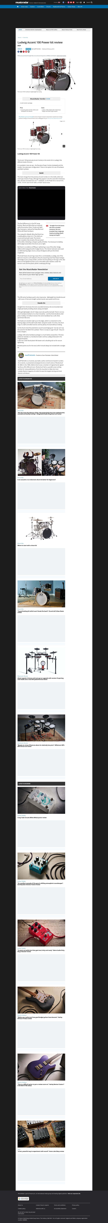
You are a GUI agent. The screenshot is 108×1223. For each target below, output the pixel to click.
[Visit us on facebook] (63, 2)
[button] (89, 2)
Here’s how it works (61, 55)
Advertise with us (40, 1208)
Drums (48, 7)
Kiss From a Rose (81, 29)
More (79, 7)
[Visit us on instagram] (68, 2)
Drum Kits (25, 37)
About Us (20, 1205)
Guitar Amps (71, 7)
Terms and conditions (60, 1205)
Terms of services (38, 283)
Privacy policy (75, 1205)
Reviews (28, 49)
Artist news (24, 7)
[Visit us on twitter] (66, 2)
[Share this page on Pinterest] (24, 52)
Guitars (32, 7)
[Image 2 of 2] (62, 134)
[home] (18, 6)
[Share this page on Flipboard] (26, 52)
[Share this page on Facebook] (18, 52)
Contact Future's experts (42, 1205)
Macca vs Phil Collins (51, 29)
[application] (41, 203)
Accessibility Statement (60, 1208)
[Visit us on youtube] (71, 2)
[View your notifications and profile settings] (84, 2)
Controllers (40, 7)
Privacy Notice (22, 284)
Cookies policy (21, 1208)
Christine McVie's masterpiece (33, 29)
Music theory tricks (67, 29)
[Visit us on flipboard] (73, 2)
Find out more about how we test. (54, 118)
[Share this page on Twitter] (21, 52)
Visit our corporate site (74, 1193)
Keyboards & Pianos (59, 7)
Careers (74, 1208)
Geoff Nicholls (37, 49)
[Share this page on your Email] (29, 52)
